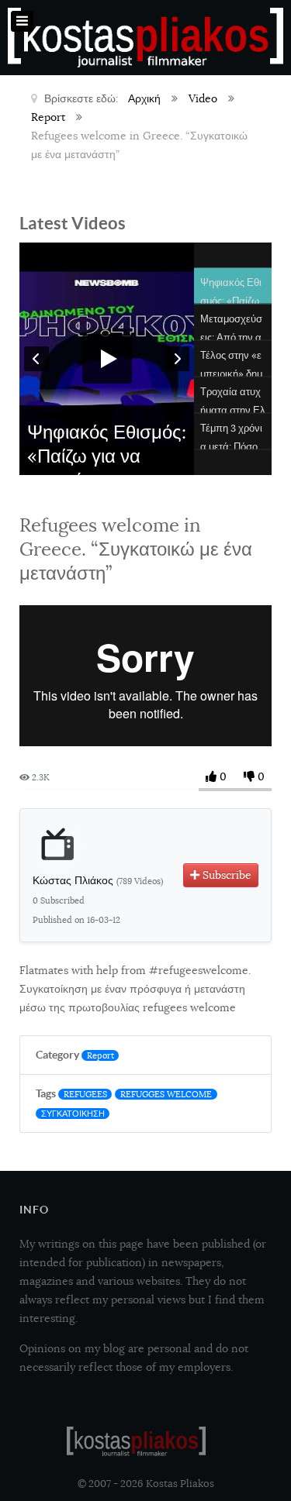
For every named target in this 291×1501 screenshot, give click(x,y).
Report (100, 1055)
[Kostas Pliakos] (136, 1441)
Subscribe (225, 875)
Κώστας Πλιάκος (98, 880)
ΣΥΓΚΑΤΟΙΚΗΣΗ (73, 1113)
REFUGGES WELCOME (166, 1094)
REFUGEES (85, 1094)
